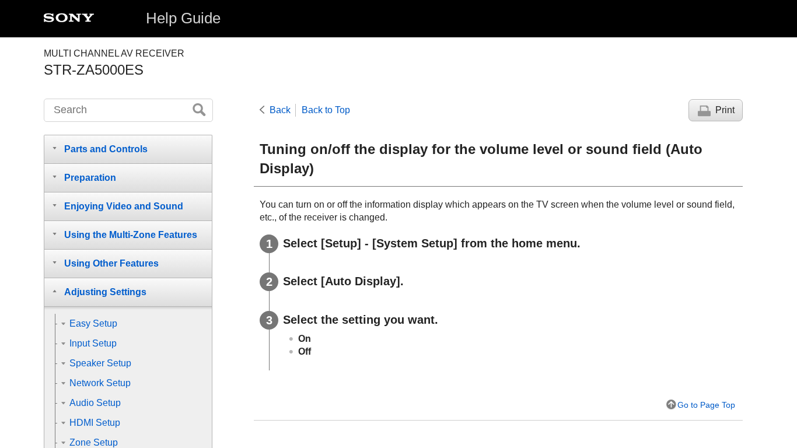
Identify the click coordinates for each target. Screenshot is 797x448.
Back (280, 110)
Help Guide (183, 18)
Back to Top (326, 110)
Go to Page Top (706, 405)
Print (725, 110)
